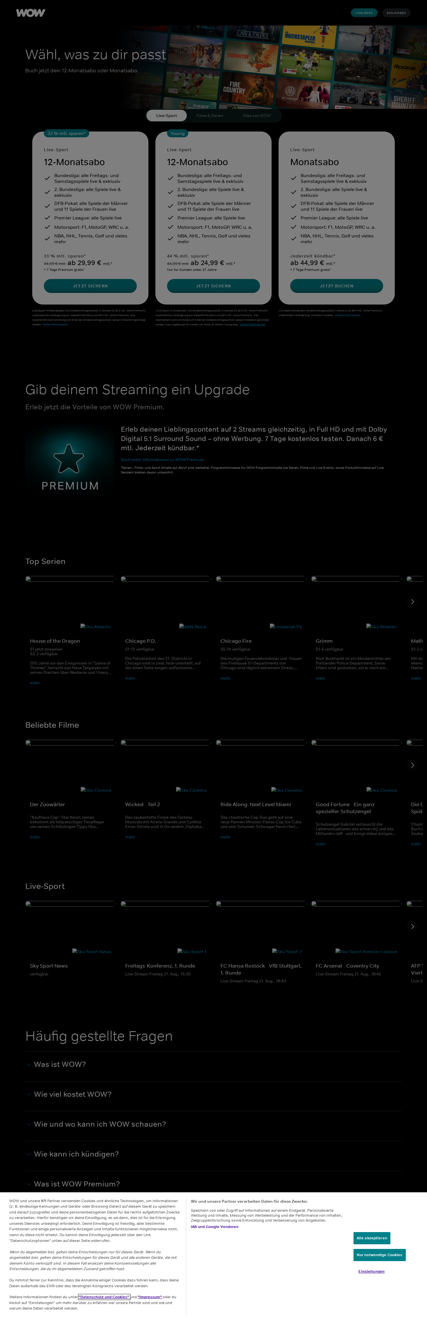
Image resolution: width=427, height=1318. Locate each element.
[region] (213, 1255)
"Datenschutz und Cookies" (104, 1296)
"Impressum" (150, 1296)
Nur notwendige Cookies (380, 1254)
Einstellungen (371, 1271)
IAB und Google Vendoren (215, 1226)
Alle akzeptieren (372, 1238)
